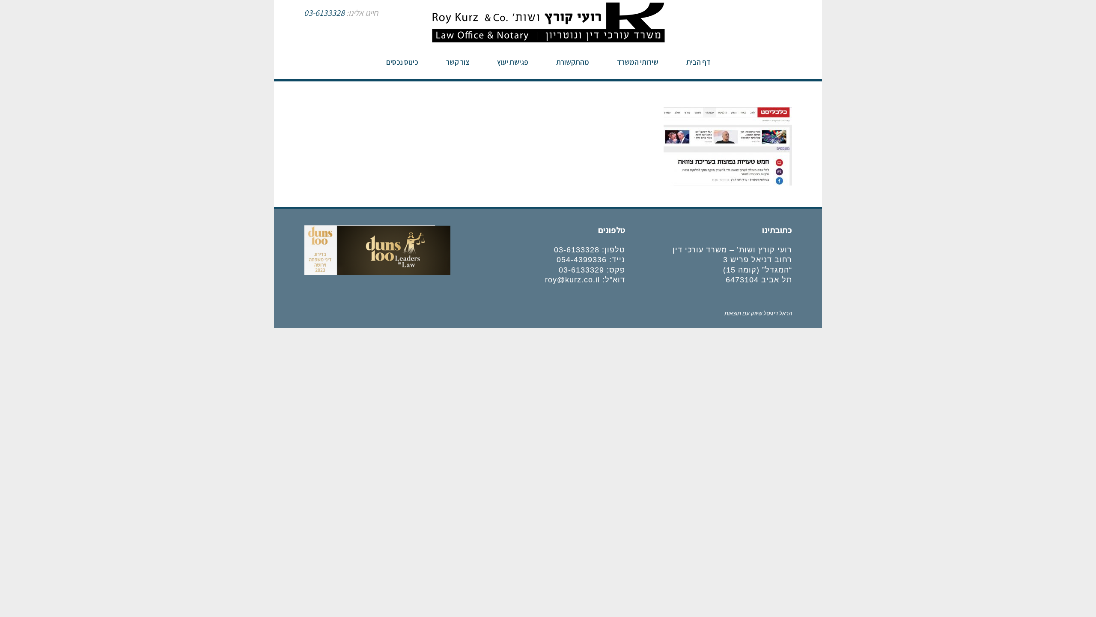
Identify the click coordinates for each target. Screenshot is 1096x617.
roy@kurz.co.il (572, 280)
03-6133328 (324, 12)
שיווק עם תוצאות (743, 313)
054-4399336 (582, 259)
